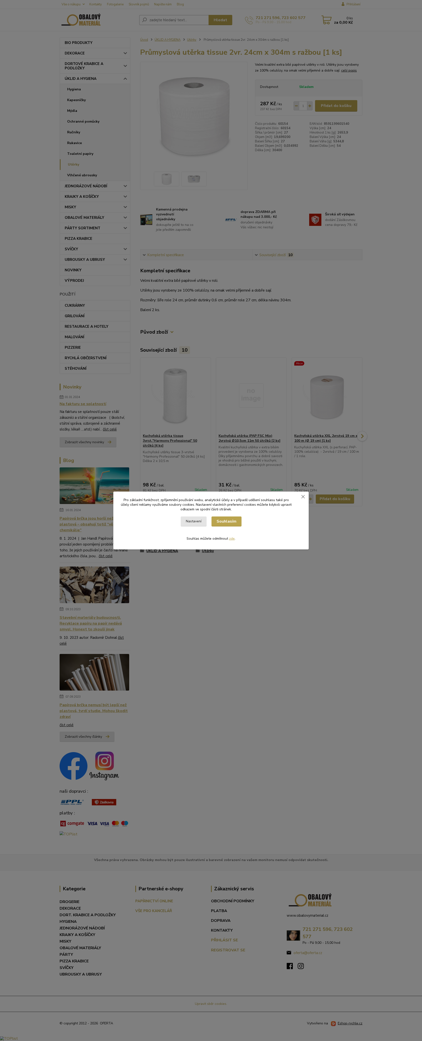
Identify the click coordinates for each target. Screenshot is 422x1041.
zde (232, 538)
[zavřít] (303, 496)
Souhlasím (226, 521)
